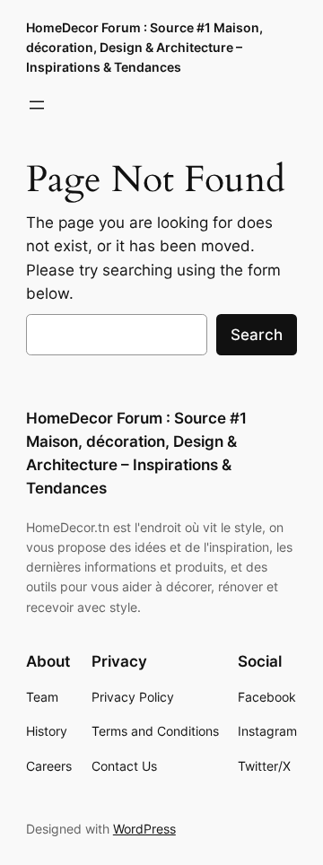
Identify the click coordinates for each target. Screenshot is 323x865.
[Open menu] (37, 105)
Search (257, 335)
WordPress (144, 828)
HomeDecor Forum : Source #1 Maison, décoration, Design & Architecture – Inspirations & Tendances (144, 47)
